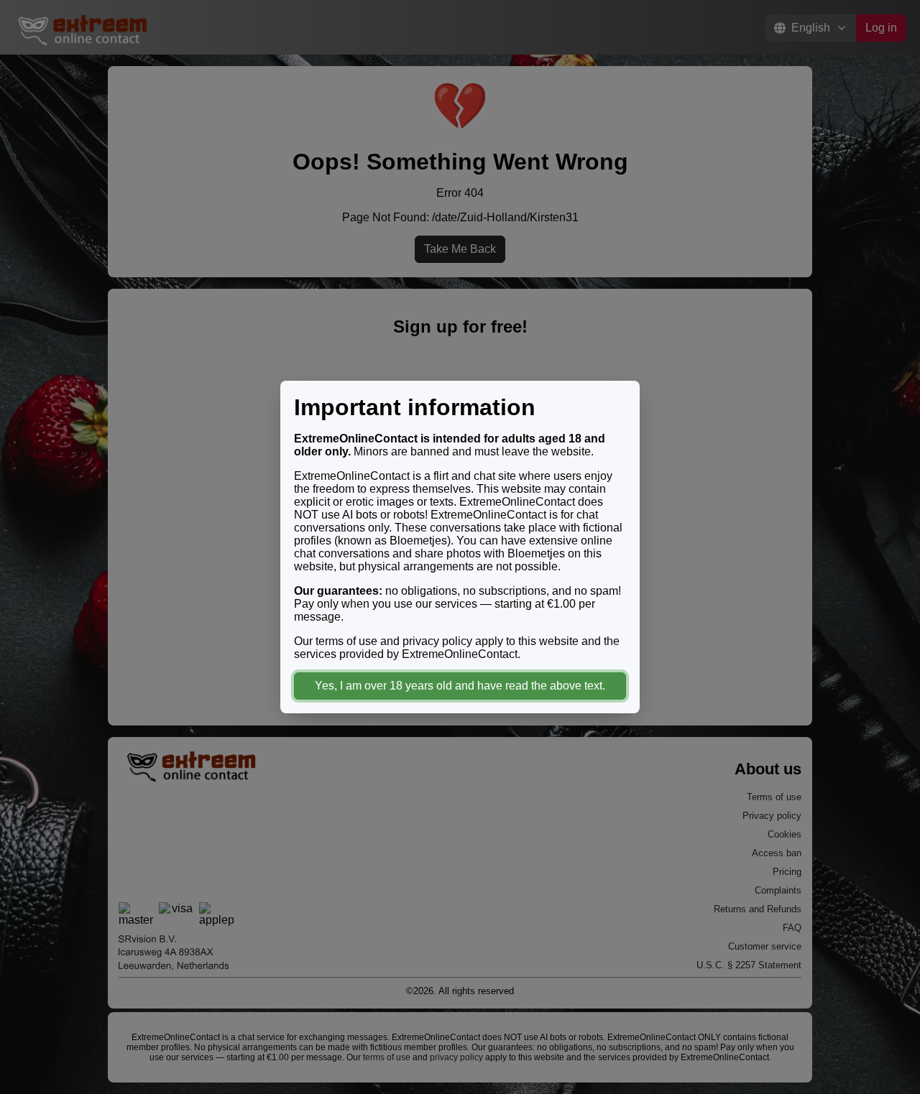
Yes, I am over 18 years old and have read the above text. (460, 686)
